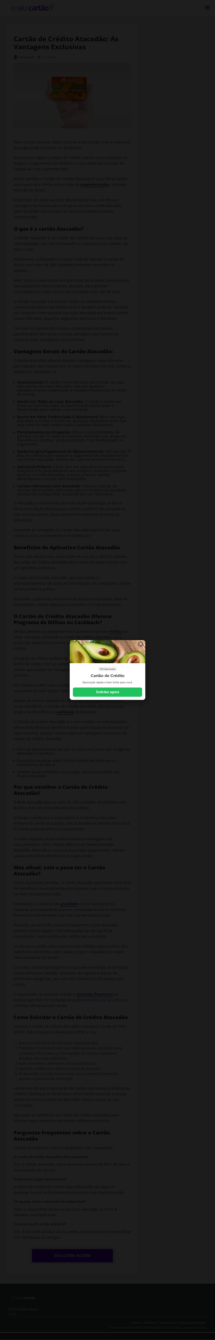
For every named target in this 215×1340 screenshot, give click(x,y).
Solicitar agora (107, 692)
